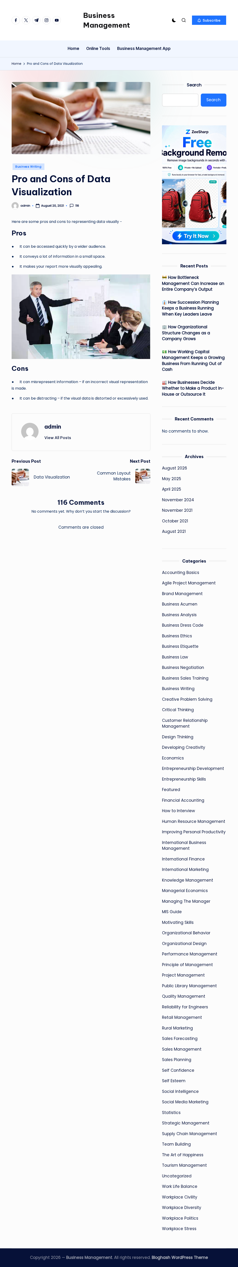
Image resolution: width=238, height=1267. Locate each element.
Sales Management (182, 1049)
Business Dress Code (182, 625)
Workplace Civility (179, 1197)
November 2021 (177, 510)
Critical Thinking (178, 710)
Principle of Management (187, 964)
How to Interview (178, 811)
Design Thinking (177, 737)
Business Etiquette (180, 646)
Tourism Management (184, 1165)
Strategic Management (185, 1123)
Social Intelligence (180, 1091)
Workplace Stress (179, 1228)
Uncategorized (177, 1176)
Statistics (171, 1112)
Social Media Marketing (185, 1102)
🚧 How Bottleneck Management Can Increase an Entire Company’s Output (193, 283)
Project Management (183, 975)
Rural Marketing (177, 1028)
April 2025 (171, 489)
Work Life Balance (179, 1186)
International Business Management (184, 845)
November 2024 (178, 500)
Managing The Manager (186, 901)
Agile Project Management (189, 583)
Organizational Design (184, 943)
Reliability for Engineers (185, 1007)
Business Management (106, 20)
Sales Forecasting (180, 1038)
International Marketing (185, 869)
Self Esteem (173, 1081)
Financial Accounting (183, 800)
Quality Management (183, 996)
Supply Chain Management (189, 1134)
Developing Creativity (183, 747)
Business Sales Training (185, 678)
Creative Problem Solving (187, 699)
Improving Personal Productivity (194, 832)
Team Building (176, 1144)
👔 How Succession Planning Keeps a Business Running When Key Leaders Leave (190, 308)
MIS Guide (172, 912)
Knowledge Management (187, 880)
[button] (209, 20)
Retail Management (182, 1017)
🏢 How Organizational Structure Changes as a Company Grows (186, 333)
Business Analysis (179, 615)
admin (52, 426)
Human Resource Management (193, 821)
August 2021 (174, 531)
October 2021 (175, 521)
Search (194, 85)
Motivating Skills (178, 922)
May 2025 (171, 479)
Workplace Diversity (181, 1207)
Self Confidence (178, 1070)
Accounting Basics (180, 572)
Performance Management (189, 954)
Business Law (175, 657)
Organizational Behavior (186, 933)
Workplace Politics (180, 1218)
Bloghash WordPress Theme (180, 1257)
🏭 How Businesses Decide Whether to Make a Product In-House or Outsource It (193, 388)
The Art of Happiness (182, 1155)
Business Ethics (177, 636)
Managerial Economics (185, 890)
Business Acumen (179, 604)
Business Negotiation (183, 667)
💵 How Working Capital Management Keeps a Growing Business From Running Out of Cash (193, 360)
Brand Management (182, 593)
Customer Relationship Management (185, 723)
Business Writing (28, 167)
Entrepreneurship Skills (184, 779)
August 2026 (174, 468)
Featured (171, 789)
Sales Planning (176, 1059)
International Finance (183, 859)
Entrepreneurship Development (193, 768)
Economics (173, 758)
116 (77, 206)
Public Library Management (189, 986)
